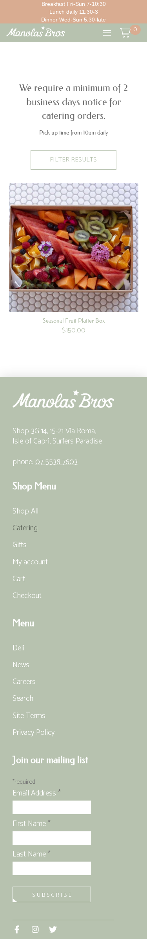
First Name (32, 824)
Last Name (32, 854)
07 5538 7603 (56, 462)
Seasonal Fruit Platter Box (74, 320)
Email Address (37, 793)
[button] (107, 32)
